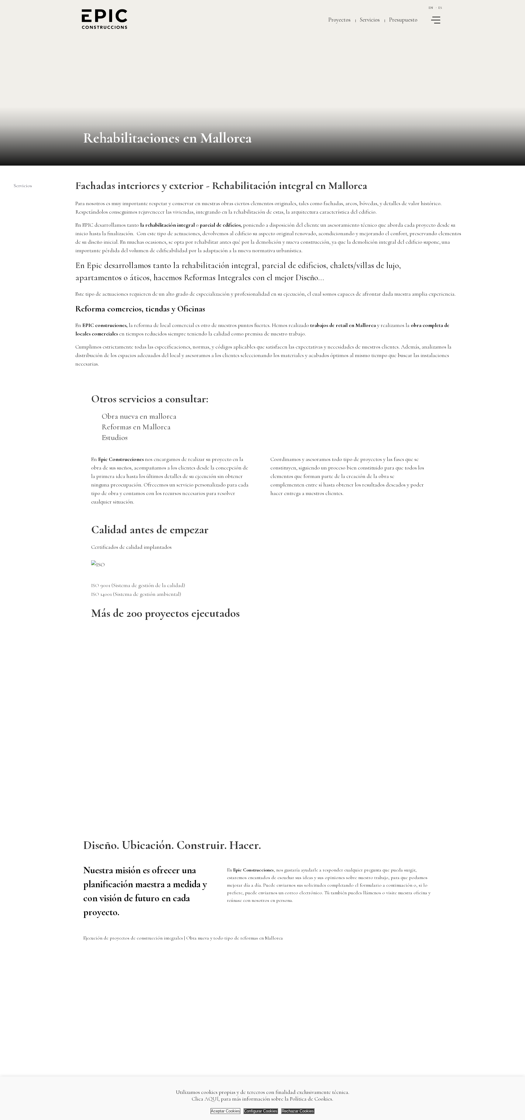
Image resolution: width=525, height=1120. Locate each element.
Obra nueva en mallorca (139, 416)
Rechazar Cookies (298, 1111)
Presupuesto (403, 19)
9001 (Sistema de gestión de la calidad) (138, 585)
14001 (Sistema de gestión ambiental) (136, 594)
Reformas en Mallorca (136, 426)
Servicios (370, 19)
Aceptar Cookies (225, 1111)
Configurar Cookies (260, 1111)
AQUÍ (211, 1098)
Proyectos (339, 19)
